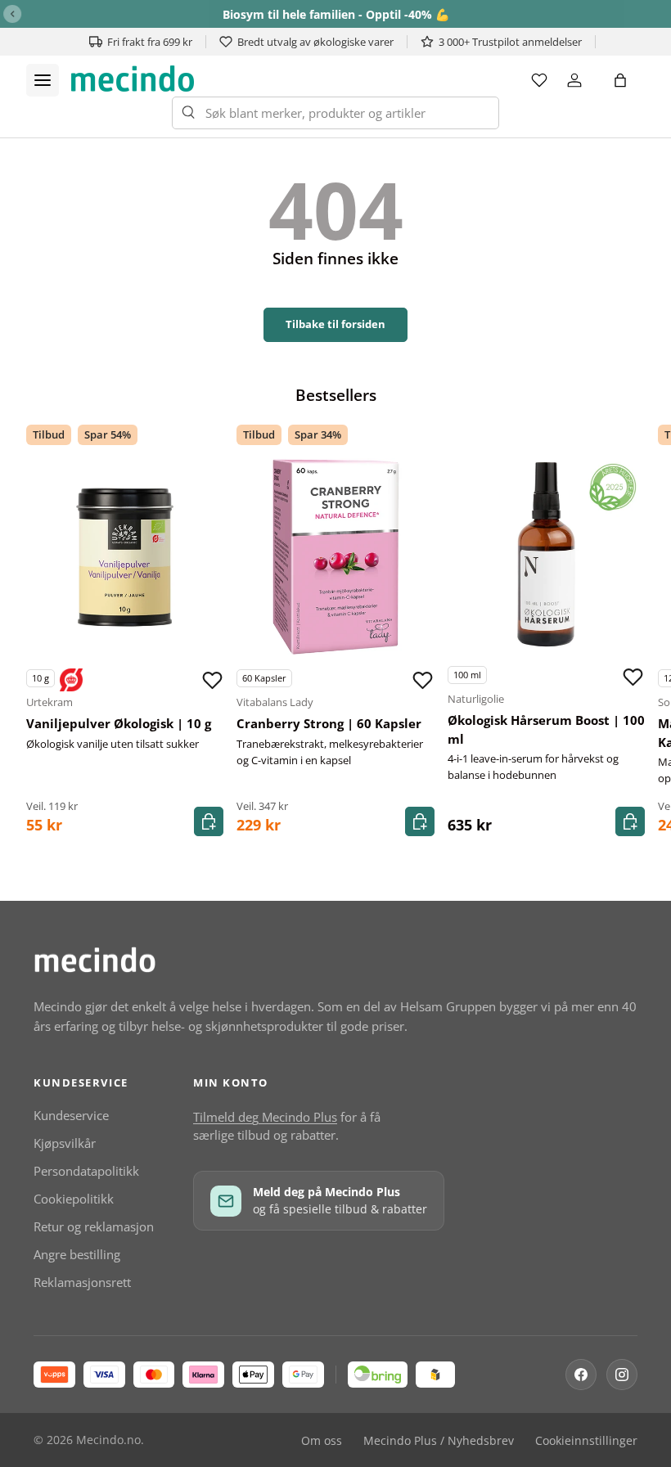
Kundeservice (71, 1115)
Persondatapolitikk (86, 1170)
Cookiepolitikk (74, 1198)
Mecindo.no (108, 1440)
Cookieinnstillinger (586, 1440)
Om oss (321, 1440)
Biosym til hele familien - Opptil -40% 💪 (336, 14)
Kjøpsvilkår (65, 1143)
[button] (620, 80)
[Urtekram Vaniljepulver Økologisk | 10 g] (124, 556)
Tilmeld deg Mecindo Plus (265, 1117)
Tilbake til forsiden (335, 324)
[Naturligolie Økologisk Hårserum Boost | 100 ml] (546, 553)
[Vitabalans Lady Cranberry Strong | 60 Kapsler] (335, 556)
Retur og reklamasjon (94, 1226)
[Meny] (42, 80)
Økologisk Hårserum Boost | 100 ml (546, 729)
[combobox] (335, 113)
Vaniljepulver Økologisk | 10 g (118, 723)
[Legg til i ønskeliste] (211, 679)
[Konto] (574, 80)
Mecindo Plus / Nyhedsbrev (438, 1440)
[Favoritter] (539, 80)
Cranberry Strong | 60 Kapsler (328, 723)
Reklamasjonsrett (82, 1282)
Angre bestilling (77, 1254)
